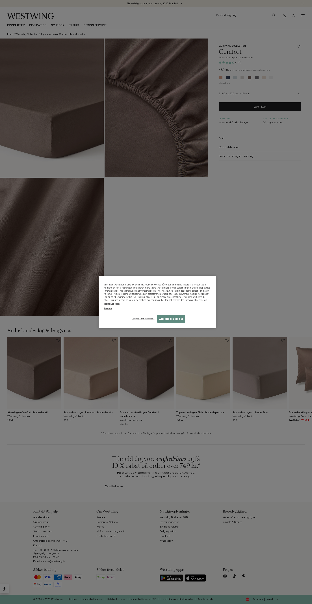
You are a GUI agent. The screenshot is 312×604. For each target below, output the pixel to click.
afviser (107, 300)
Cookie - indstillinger (143, 318)
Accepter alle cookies (171, 318)
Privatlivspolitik (112, 303)
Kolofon (108, 308)
